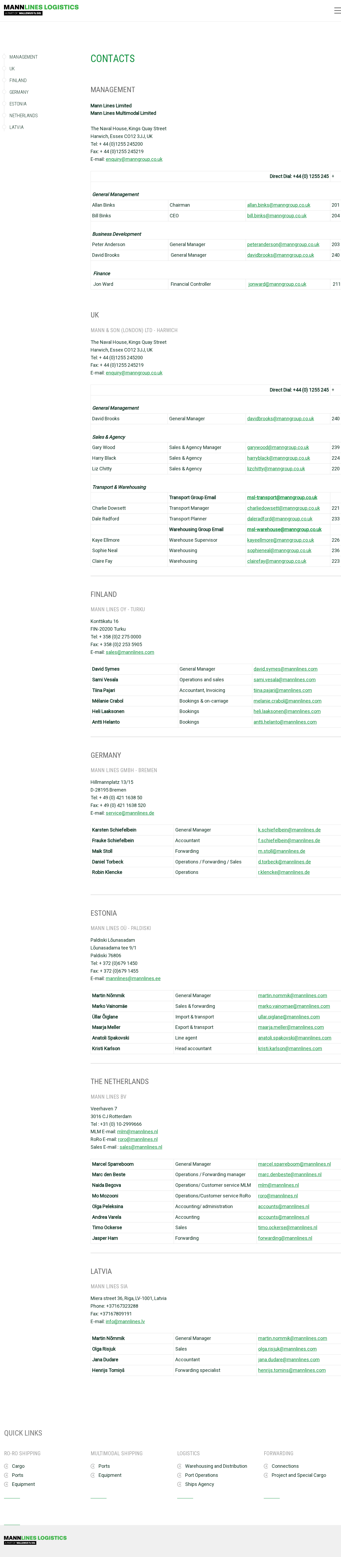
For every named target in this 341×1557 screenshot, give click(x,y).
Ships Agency (199, 1484)
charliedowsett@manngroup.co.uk (283, 508)
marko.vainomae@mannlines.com (294, 1006)
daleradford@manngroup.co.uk (279, 518)
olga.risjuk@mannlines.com (287, 1349)
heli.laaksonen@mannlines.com (287, 711)
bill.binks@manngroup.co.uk (277, 215)
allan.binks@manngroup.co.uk (278, 205)
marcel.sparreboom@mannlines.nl (294, 1164)
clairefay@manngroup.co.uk (276, 561)
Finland (18, 80)
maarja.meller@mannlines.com (291, 1027)
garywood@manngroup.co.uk (278, 447)
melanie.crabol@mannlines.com (288, 701)
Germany (19, 92)
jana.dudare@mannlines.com (289, 1359)
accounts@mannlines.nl (283, 1206)
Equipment (23, 1484)
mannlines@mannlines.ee (133, 978)
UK (12, 68)
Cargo (18, 1466)
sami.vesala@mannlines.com (285, 679)
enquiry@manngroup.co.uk (134, 159)
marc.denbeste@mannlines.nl (290, 1174)
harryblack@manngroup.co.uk (278, 458)
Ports (17, 1475)
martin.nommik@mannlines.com (292, 995)
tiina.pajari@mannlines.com (283, 690)
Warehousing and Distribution (216, 1466)
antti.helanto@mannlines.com (285, 722)
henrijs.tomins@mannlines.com (292, 1370)
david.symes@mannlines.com (286, 669)
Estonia (18, 104)
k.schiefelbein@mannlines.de (289, 830)
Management (24, 57)
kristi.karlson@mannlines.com (290, 1048)
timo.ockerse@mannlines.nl (287, 1227)
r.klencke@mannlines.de (284, 872)
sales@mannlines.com (130, 652)
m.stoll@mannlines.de (281, 851)
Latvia (17, 127)
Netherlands (24, 115)
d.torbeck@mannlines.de (284, 862)
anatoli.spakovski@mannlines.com (294, 1038)
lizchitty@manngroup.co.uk (276, 468)
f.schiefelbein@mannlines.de (289, 840)
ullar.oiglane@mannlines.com (289, 1017)
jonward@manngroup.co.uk (277, 284)
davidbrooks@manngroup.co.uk (280, 255)
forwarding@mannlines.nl (285, 1238)
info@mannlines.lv (125, 1321)
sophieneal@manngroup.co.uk (279, 550)
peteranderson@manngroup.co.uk (283, 244)
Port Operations (201, 1475)
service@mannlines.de (130, 813)
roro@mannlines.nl (138, 1139)
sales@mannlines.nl (141, 1147)
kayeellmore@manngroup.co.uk (280, 540)
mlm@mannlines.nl (137, 1131)
